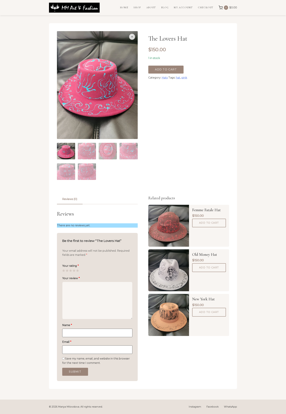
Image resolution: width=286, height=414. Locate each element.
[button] (132, 37)
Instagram (195, 406)
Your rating (70, 265)
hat (178, 77)
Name (67, 325)
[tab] (70, 199)
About (151, 7)
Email (66, 341)
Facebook (212, 406)
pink (184, 77)
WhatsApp (230, 406)
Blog (164, 7)
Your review (71, 278)
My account (183, 7)
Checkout (205, 7)
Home (124, 7)
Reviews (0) (69, 199)
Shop (137, 7)
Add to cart (166, 69)
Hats (165, 77)
